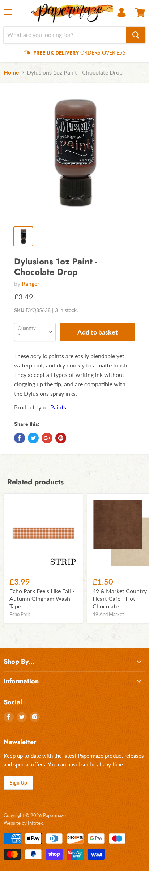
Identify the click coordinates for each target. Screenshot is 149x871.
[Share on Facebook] (19, 438)
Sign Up (18, 782)
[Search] (135, 35)
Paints (58, 407)
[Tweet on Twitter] (33, 438)
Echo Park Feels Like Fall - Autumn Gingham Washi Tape (41, 598)
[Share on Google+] (47, 438)
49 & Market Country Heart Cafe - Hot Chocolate (120, 598)
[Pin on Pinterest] (60, 438)
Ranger (30, 283)
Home (11, 72)
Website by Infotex (23, 823)
